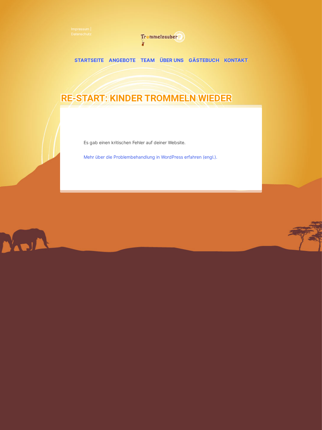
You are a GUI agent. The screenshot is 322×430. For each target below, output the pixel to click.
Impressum (80, 29)
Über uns (172, 60)
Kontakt (236, 60)
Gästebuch (204, 60)
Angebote (122, 60)
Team (148, 60)
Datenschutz (81, 34)
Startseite (89, 60)
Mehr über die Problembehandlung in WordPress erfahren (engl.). (150, 157)
